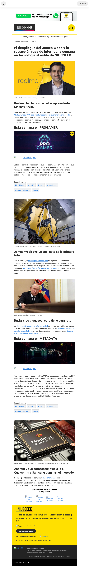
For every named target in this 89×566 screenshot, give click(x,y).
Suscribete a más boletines (36, 556)
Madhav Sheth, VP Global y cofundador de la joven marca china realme (42, 115)
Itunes (40, 185)
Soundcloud (52, 185)
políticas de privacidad (43, 540)
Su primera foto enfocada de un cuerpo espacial (42, 268)
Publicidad (66, 556)
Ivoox (35, 190)
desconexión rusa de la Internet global (32, 326)
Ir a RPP (84, 4)
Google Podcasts (22, 190)
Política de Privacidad (54, 556)
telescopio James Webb (38, 261)
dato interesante (49, 478)
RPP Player (19, 185)
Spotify (31, 185)
